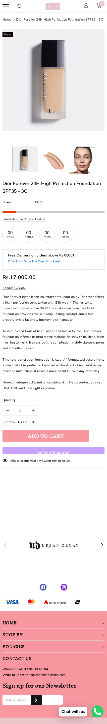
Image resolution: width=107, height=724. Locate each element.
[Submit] (36, 700)
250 (13, 461)
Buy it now (53, 451)
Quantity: (9, 400)
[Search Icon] (19, 6)
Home (6, 19)
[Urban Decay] (53, 545)
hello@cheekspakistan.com (45, 675)
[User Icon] (86, 6)
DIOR (38, 202)
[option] (53, 80)
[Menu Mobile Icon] (5, 6)
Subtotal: (9, 422)
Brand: (7, 202)
